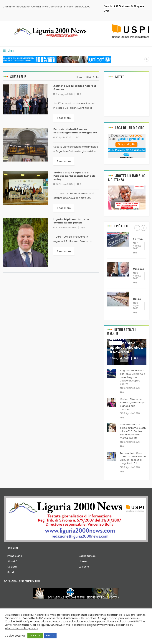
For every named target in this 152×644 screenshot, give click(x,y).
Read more (64, 118)
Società (12, 566)
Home (79, 77)
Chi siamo (9, 6)
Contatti (36, 6)
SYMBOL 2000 (82, 6)
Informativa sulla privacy (21, 628)
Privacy (68, 6)
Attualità (12, 561)
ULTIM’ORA (139, 233)
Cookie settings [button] (15, 635)
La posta (84, 566)
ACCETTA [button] (35, 635)
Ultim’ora (84, 561)
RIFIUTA (50, 635)
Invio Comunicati (52, 6)
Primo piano (14, 556)
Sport (10, 572)
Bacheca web (87, 556)
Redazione (23, 6)
